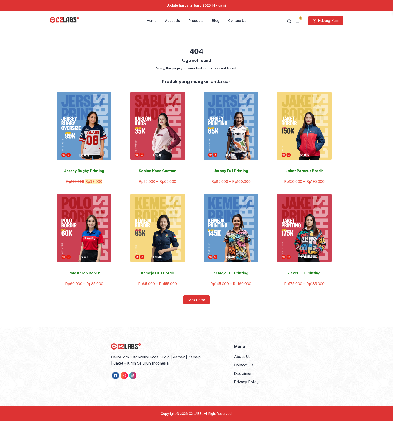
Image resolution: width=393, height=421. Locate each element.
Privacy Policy (246, 382)
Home (151, 20)
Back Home (196, 300)
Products (196, 20)
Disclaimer (243, 373)
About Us (172, 20)
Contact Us (237, 20)
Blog (215, 20)
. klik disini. (196, 5)
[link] (115, 375)
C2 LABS (195, 414)
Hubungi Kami (328, 21)
